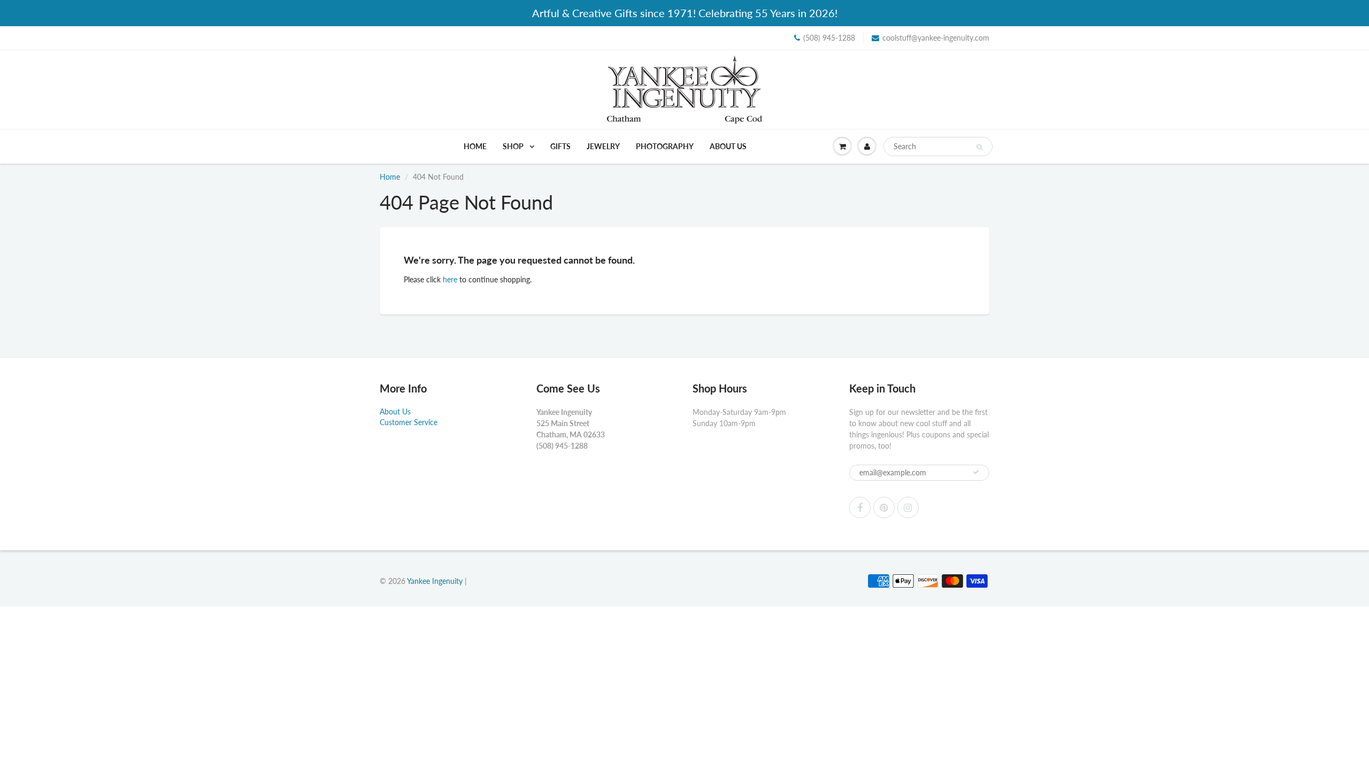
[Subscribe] (976, 472)
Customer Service (408, 422)
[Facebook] (860, 507)
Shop (514, 146)
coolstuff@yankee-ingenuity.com (935, 37)
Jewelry (603, 146)
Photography (665, 146)
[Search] (979, 147)
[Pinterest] (884, 507)
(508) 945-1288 (829, 37)
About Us (728, 146)
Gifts (560, 146)
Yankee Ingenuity (435, 581)
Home (475, 146)
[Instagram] (908, 507)
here (450, 279)
